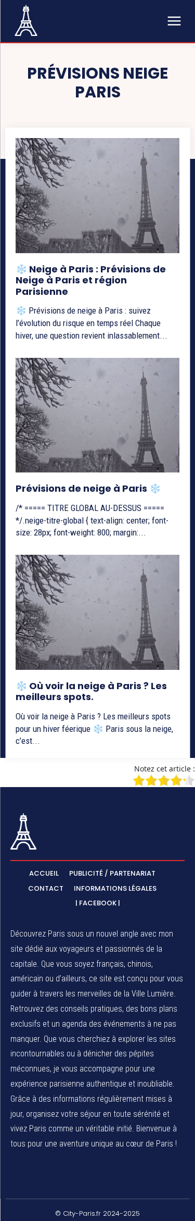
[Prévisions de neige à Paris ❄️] (97, 415)
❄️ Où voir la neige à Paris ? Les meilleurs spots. (91, 691)
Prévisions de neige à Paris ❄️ (88, 488)
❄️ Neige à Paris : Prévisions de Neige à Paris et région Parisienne (91, 280)
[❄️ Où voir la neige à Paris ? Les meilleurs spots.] (97, 612)
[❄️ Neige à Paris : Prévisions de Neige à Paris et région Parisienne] (97, 195)
